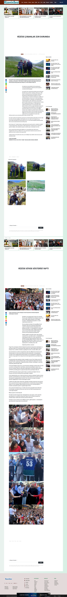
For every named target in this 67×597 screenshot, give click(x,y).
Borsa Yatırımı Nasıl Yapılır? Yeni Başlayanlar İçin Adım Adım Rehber (55, 68)
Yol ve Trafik (46, 581)
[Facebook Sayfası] (5, 583)
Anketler (55, 581)
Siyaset (33, 2)
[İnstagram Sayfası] (8, 583)
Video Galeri (28, 580)
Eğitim (36, 2)
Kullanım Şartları (15, 586)
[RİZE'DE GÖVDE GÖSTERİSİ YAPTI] (24, 299)
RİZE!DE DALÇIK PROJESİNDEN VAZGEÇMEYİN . (56, 113)
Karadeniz (25, 2)
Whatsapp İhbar (15, 587)
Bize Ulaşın (27, 587)
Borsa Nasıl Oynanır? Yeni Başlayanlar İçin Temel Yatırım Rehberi (56, 64)
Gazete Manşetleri (47, 590)
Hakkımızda (6, 586)
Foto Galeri (27, 578)
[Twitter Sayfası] (6, 583)
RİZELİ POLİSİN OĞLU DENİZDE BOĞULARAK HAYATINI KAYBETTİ (54, 109)
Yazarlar (26, 582)
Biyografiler (56, 582)
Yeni (29, 318)
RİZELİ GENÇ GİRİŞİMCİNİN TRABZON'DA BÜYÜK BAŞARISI (55, 129)
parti (31, 399)
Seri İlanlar (46, 588)
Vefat (41, 2)
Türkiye (29, 2)
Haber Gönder (15, 588)
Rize (22, 2)
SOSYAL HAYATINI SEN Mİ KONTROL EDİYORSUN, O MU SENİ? (55, 125)
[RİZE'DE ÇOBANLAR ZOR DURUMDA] (24, 66)
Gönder (41, 227)
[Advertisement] (33, 27)
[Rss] (13, 583)
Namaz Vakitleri (46, 582)
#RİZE (10, 156)
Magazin (47, 2)
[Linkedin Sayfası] (12, 583)
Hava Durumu (46, 580)
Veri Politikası (7, 588)
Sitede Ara (56, 580)
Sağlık (44, 2)
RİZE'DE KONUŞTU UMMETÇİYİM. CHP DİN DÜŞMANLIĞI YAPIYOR (55, 118)
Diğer (55, 2)
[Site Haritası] (15, 583)
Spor (39, 2)
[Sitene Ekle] (17, 583)
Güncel (35, 591)
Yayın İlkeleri (6, 587)
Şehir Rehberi (46, 589)
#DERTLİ (17, 156)
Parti (31, 318)
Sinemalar (45, 587)
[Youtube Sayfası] (10, 583)
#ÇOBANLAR (14, 156)
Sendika (51, 2)
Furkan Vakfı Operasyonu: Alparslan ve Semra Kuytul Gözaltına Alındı (55, 76)
